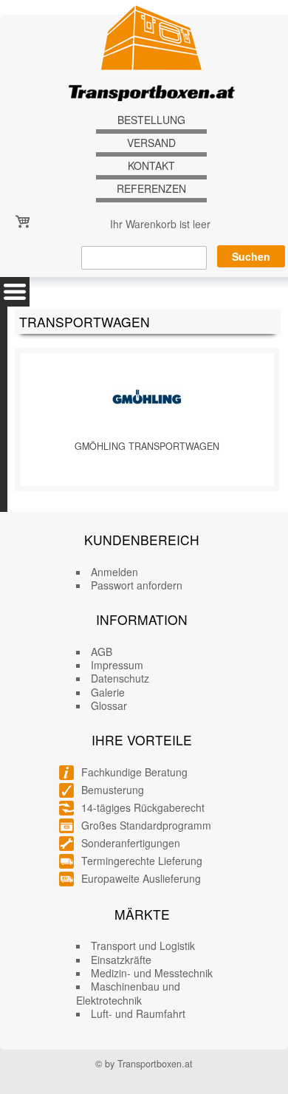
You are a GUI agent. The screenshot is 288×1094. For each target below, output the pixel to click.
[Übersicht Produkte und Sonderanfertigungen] (15, 292)
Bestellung (151, 120)
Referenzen (151, 189)
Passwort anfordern (136, 585)
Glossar (109, 705)
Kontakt (151, 166)
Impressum (117, 664)
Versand (151, 143)
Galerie (108, 692)
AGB (101, 651)
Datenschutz (120, 678)
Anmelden (114, 571)
